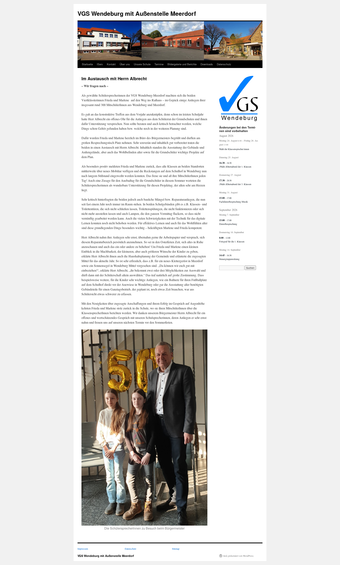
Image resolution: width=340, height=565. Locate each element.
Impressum (83, 548)
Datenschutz (224, 64)
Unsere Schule (142, 64)
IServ (100, 64)
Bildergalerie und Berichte (182, 64)
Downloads (206, 64)
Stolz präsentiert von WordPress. (238, 555)
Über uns (125, 64)
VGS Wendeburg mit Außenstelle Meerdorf (137, 13)
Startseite (87, 64)
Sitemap (175, 548)
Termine (159, 64)
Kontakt (111, 64)
